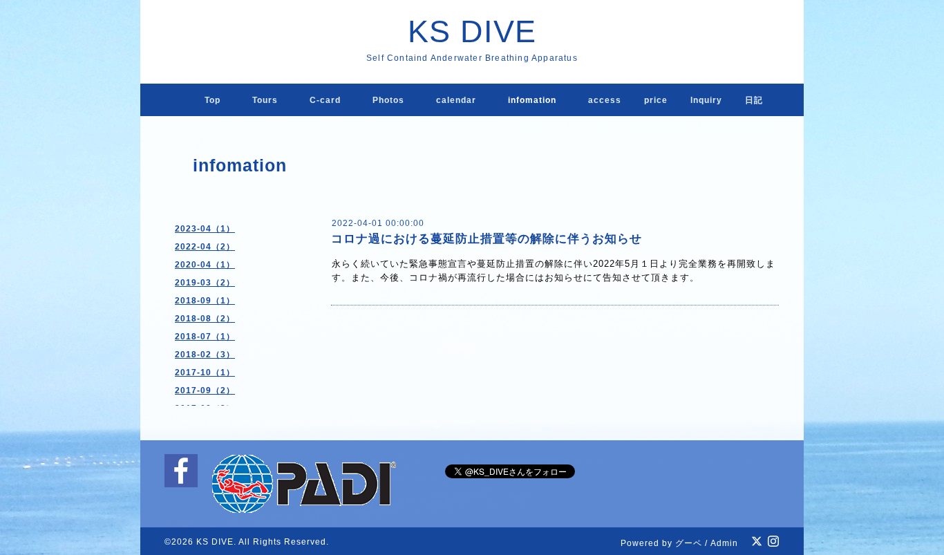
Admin (724, 543)
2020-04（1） (205, 265)
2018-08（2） (205, 318)
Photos (388, 100)
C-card (325, 100)
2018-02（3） (205, 354)
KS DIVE (472, 31)
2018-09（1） (205, 300)
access (604, 100)
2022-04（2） (205, 247)
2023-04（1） (205, 229)
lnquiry (706, 100)
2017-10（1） (205, 372)
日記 (754, 100)
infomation (532, 100)
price (656, 100)
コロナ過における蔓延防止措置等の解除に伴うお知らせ (486, 238)
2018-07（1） (205, 336)
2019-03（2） (205, 283)
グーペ (688, 543)
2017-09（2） (205, 390)
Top (212, 100)
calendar (456, 100)
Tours (265, 100)
